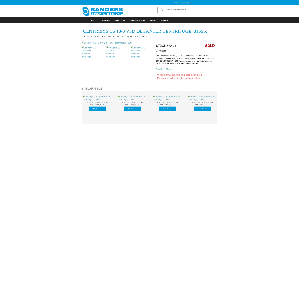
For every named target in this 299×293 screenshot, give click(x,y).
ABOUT (153, 20)
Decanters (114, 36)
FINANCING (105, 20)
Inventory (99, 36)
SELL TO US (120, 20)
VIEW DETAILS (97, 109)
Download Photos (164, 69)
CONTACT (165, 20)
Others (128, 36)
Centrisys (141, 36)
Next (150, 53)
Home (93, 20)
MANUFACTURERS (137, 20)
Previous (78, 53)
